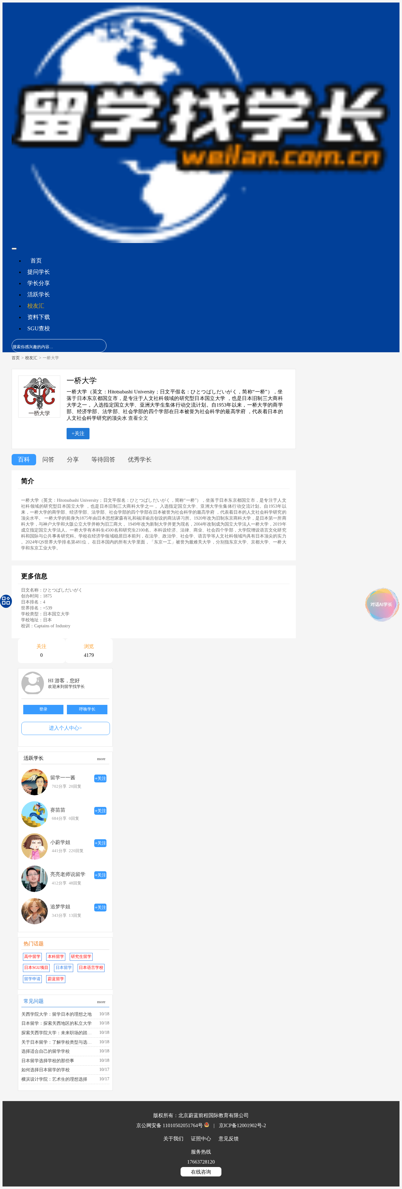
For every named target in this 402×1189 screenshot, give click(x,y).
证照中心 (201, 1138)
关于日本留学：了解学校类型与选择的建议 (58, 1042)
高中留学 (32, 956)
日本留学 (64, 967)
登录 (43, 709)
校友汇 (35, 306)
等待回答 (103, 459)
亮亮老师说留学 (67, 874)
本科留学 (56, 956)
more (101, 759)
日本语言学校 (91, 967)
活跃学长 (38, 294)
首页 (36, 260)
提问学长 (38, 272)
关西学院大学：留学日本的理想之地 (56, 1014)
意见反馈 (229, 1138)
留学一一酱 (62, 777)
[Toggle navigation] (14, 249)
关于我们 (174, 1138)
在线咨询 (201, 1172)
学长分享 (38, 283)
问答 (48, 459)
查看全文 (138, 418)
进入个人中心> (65, 728)
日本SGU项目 (36, 967)
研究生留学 (81, 956)
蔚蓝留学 (56, 979)
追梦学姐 (60, 906)
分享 (73, 459)
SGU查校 (38, 328)
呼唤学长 (87, 709)
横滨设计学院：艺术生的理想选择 (54, 1079)
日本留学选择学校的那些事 (47, 1060)
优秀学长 (140, 459)
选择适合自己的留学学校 (45, 1051)
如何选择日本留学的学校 (45, 1069)
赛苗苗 (57, 810)
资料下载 (38, 317)
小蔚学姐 (60, 842)
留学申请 (32, 979)
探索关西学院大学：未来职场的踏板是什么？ (58, 1032)
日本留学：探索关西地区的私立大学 (56, 1023)
